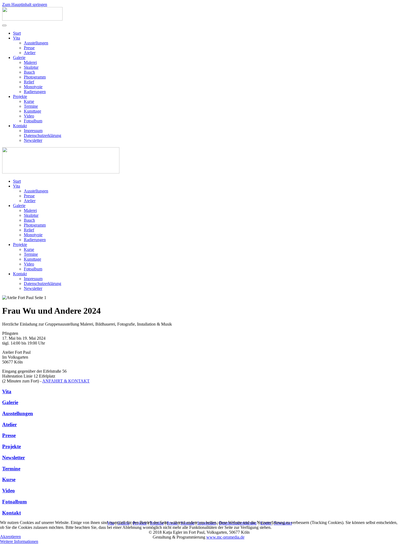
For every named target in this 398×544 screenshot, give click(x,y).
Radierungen (35, 91)
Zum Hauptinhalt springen (24, 4)
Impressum (33, 130)
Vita (16, 38)
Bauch (29, 72)
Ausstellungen (36, 43)
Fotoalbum (33, 121)
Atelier (29, 52)
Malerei (30, 62)
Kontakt (20, 125)
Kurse (29, 101)
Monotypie (33, 86)
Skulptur (31, 67)
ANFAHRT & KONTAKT (66, 381)
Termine (31, 106)
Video (29, 116)
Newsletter (33, 140)
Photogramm (35, 77)
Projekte (20, 96)
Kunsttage (32, 111)
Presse (29, 47)
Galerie (19, 57)
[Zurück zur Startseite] (32, 19)
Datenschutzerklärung (42, 135)
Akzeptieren (10, 536)
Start (17, 33)
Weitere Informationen (19, 541)
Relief (29, 82)
